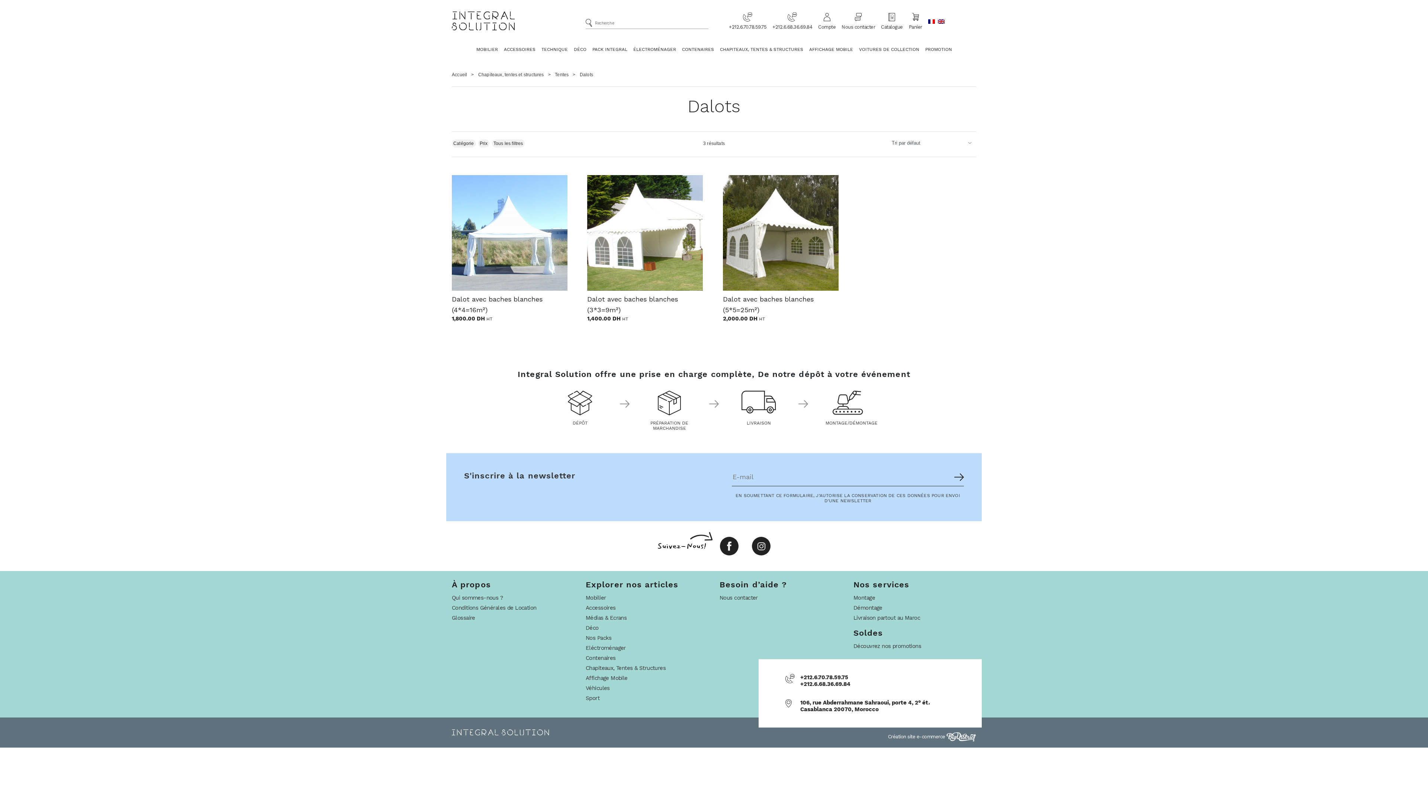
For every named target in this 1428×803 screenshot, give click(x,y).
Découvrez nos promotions (887, 646)
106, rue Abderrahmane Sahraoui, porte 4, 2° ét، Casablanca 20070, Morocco (865, 706)
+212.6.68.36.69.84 (792, 27)
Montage (864, 597)
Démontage (867, 607)
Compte (827, 27)
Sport (592, 698)
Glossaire (463, 618)
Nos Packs (599, 638)
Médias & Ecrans (606, 618)
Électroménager (654, 49)
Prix (484, 143)
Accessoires (520, 49)
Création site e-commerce (917, 736)
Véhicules (598, 688)
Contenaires (698, 49)
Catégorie (463, 143)
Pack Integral (609, 49)
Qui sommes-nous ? (477, 597)
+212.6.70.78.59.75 (747, 27)
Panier (915, 27)
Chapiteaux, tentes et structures (511, 74)
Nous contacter (858, 27)
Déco (580, 49)
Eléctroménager (606, 648)
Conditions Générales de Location (494, 607)
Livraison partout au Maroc (886, 618)
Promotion (938, 49)
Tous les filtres (508, 143)
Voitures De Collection (889, 49)
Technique (554, 49)
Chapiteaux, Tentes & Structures (761, 49)
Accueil (459, 74)
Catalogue (892, 27)
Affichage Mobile (831, 49)
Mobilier (487, 49)
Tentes (562, 74)
